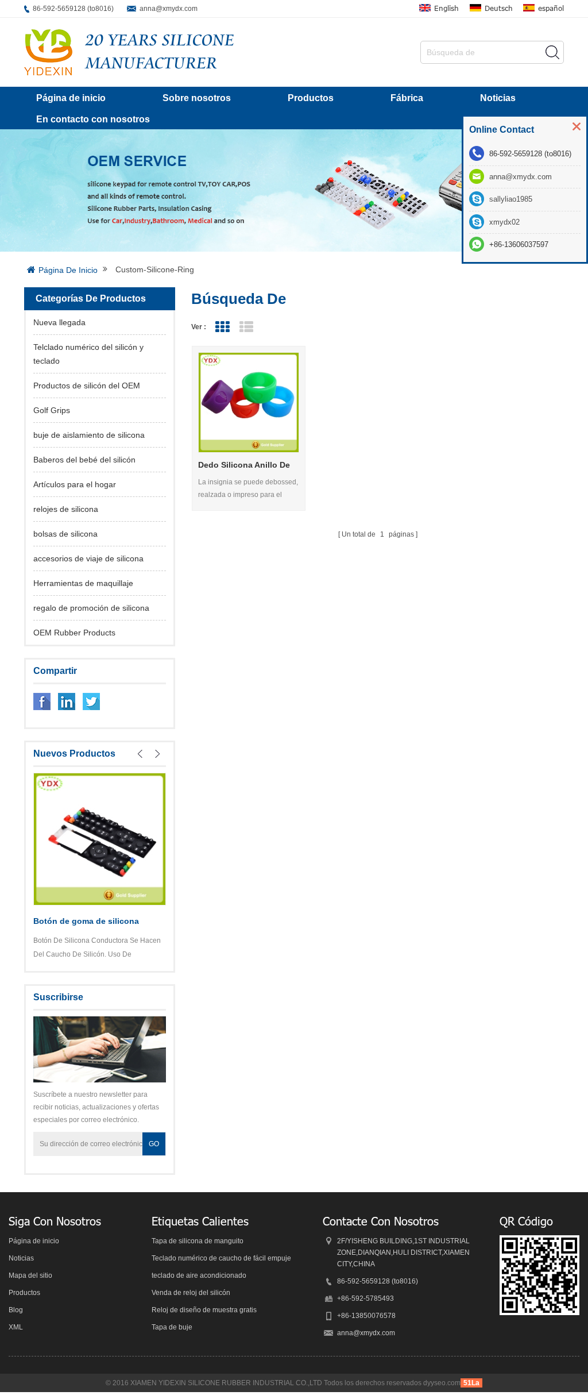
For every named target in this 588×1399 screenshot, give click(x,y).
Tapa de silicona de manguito (197, 1241)
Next (157, 753)
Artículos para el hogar (74, 484)
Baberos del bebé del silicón (84, 459)
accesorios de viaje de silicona (88, 558)
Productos (311, 98)
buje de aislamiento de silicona (89, 435)
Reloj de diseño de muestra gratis (204, 1310)
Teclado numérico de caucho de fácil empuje (221, 1258)
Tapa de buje (172, 1327)
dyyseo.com (442, 1383)
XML (16, 1327)
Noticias (498, 98)
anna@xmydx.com (169, 9)
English (446, 8)
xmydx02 (504, 222)
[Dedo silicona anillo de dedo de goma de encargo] (248, 402)
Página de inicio (71, 98)
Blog (16, 1310)
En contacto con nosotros (93, 119)
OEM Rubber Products (74, 632)
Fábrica (406, 98)
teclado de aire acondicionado (199, 1275)
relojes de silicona (65, 509)
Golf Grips (51, 410)
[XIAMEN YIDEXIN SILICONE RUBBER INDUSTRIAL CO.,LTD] (48, 52)
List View (246, 327)
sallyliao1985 (510, 199)
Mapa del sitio (30, 1275)
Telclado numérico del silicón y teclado (88, 353)
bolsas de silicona (65, 533)
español (551, 8)
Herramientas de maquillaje (83, 583)
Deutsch (499, 8)
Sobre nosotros (197, 98)
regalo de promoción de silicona (91, 607)
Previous (140, 753)
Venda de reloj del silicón (191, 1293)
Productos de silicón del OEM (86, 385)
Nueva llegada (59, 322)
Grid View (222, 327)
